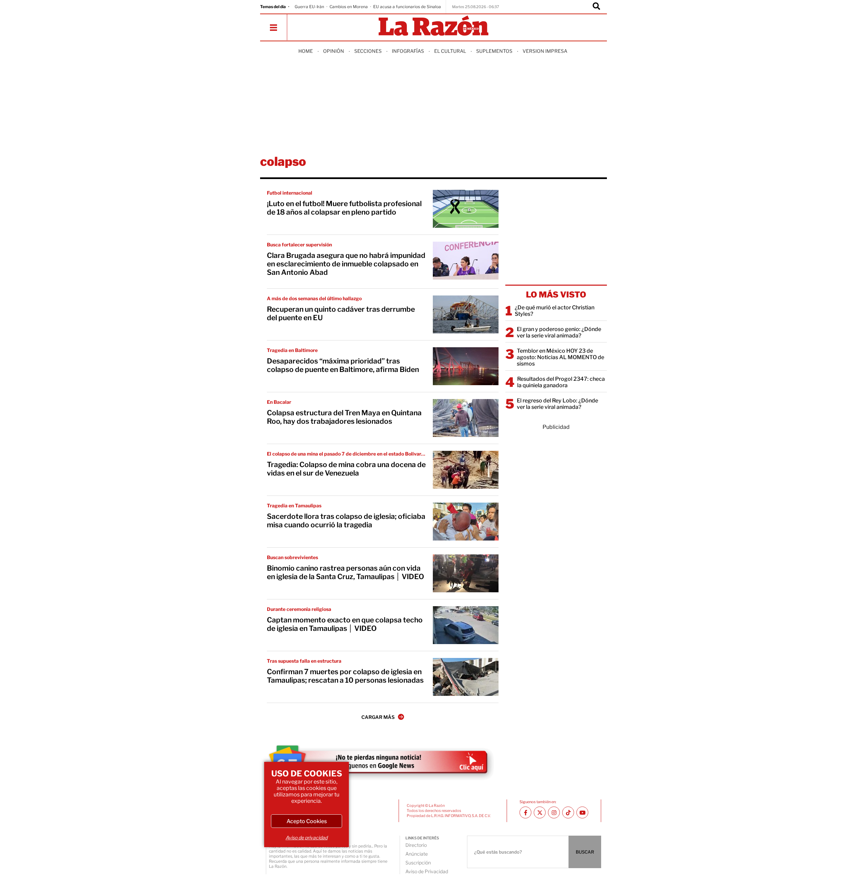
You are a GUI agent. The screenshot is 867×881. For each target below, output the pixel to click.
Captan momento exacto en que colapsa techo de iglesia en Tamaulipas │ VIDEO (345, 624)
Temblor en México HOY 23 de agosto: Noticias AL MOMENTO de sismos (560, 357)
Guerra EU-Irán (309, 6)
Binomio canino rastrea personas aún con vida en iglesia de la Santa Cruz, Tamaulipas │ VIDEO (345, 572)
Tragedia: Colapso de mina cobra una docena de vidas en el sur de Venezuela (346, 468)
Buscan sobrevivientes (292, 557)
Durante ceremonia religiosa (299, 609)
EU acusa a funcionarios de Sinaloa (407, 6)
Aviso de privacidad (306, 837)
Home (305, 51)
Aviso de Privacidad (426, 871)
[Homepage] (433, 26)
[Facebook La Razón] (525, 812)
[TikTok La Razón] (568, 812)
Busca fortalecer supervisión (299, 244)
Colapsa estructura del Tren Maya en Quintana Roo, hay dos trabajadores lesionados (344, 417)
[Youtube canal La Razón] (582, 812)
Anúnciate (416, 854)
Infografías (408, 51)
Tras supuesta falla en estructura (304, 661)
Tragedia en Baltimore (292, 350)
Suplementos (494, 51)
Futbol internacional (289, 193)
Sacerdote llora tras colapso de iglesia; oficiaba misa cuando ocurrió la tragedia (346, 520)
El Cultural (450, 51)
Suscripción (418, 862)
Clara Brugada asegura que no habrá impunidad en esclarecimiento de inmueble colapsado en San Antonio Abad (346, 264)
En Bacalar (279, 402)
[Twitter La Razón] (540, 812)
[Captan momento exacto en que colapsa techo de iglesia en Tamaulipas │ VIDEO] (466, 625)
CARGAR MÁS (378, 717)
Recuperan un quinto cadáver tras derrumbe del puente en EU (341, 313)
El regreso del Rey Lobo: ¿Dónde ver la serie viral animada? (557, 403)
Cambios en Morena (349, 6)
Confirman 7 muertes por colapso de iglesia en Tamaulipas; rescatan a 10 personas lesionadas (345, 675)
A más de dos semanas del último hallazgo (314, 298)
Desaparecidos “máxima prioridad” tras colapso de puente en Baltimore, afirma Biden (343, 365)
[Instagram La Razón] (554, 812)
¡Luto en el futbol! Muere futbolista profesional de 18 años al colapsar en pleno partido (344, 207)
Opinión (333, 51)
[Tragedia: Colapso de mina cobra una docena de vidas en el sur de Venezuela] (466, 470)
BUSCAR (585, 852)
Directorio (416, 845)
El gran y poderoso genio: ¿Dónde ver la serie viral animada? (559, 332)
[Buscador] (596, 7)
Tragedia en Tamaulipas (294, 505)
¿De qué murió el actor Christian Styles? (554, 310)
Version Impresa (545, 51)
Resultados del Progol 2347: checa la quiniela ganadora (561, 382)
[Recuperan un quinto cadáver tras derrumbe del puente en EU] (466, 314)
